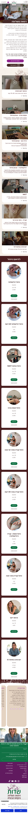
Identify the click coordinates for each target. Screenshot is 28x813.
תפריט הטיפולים (23, 766)
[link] (14, 282)
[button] (8, 2)
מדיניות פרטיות (9, 765)
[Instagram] (18, 781)
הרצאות (25, 773)
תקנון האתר (10, 763)
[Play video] (15, 82)
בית (26, 763)
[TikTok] (9, 781)
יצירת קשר (24, 775)
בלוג (26, 771)
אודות (25, 770)
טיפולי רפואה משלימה (22, 764)
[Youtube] (12, 781)
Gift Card (24, 777)
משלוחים (11, 770)
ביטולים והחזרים (9, 773)
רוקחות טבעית (23, 768)
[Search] (24, 2)
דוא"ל (25, 749)
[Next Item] (24, 735)
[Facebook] (15, 781)
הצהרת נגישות (9, 768)
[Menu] (26, 2)
